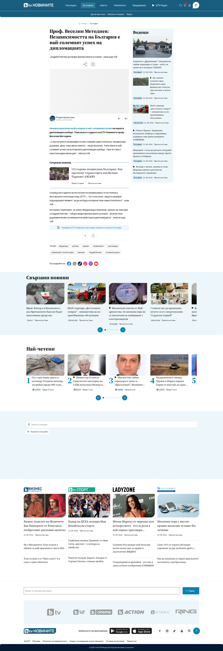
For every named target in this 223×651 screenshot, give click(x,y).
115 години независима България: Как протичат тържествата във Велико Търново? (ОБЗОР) (96, 172)
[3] (185, 5)
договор (75, 246)
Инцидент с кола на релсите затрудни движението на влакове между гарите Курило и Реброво (152, 153)
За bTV (27, 641)
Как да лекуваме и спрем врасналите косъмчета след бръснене (178, 560)
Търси (191, 590)
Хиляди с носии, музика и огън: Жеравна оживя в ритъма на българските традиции (150, 169)
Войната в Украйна (116, 14)
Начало (84, 24)
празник (86, 246)
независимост (98, 246)
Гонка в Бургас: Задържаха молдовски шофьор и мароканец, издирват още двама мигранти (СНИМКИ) (150, 135)
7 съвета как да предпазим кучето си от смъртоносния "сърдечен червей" (166, 311)
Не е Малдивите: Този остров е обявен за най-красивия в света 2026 (44, 546)
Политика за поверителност (55, 641)
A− (119, 118)
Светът (103, 5)
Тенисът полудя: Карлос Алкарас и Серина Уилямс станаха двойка (87, 559)
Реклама (36, 641)
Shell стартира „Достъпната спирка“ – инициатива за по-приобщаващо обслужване (160, 111)
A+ (126, 118)
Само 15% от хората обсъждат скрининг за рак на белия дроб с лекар (175, 546)
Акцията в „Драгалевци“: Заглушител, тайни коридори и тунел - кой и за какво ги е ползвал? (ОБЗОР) (152, 64)
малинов (81, 252)
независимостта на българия (62, 252)
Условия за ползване (115, 641)
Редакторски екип (65, 117)
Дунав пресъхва (98, 14)
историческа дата (113, 252)
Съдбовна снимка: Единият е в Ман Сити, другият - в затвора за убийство (88, 544)
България (88, 5)
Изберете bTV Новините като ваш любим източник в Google (91, 227)
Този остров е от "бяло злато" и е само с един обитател (42, 560)
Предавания (139, 5)
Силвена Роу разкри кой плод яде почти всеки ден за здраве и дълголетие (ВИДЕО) (131, 548)
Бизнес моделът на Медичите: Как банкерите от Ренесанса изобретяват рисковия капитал (45, 525)
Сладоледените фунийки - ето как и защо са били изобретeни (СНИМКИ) (133, 563)
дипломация (113, 246)
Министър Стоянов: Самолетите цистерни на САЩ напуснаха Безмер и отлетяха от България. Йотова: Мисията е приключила (88, 381)
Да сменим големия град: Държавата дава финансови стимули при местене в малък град (160, 85)
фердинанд (63, 246)
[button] (100, 329)
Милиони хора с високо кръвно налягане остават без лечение (176, 525)
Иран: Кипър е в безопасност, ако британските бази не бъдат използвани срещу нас (44, 311)
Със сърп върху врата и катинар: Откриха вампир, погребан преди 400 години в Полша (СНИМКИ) (48, 381)
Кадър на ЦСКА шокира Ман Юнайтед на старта (87, 523)
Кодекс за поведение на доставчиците (86, 641)
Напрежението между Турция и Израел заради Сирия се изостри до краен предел (171, 381)
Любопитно (120, 5)
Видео (129, 14)
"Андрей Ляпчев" (95, 252)
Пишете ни (131, 641)
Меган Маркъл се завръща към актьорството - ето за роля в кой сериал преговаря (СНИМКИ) (133, 525)
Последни (71, 5)
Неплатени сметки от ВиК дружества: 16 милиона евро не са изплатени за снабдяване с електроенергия (127, 313)
